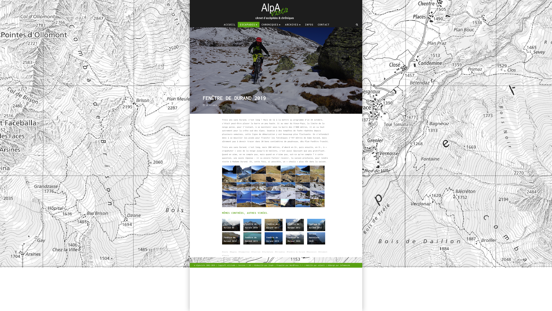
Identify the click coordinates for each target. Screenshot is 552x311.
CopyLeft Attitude (227, 265)
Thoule (226, 255)
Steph (272, 265)
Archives (292, 24)
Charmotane (268, 252)
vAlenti (322, 265)
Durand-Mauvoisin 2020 (314, 237)
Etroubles (280, 252)
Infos (309, 24)
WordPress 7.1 (297, 265)
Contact (324, 24)
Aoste (225, 252)
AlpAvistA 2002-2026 (206, 265)
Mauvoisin (312, 252)
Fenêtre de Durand (296, 252)
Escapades (247, 24)
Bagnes (234, 252)
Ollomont (323, 252)
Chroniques (270, 24)
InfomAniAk (345, 265)
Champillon (245, 252)
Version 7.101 (245, 265)
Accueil (230, 24)
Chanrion (256, 252)
